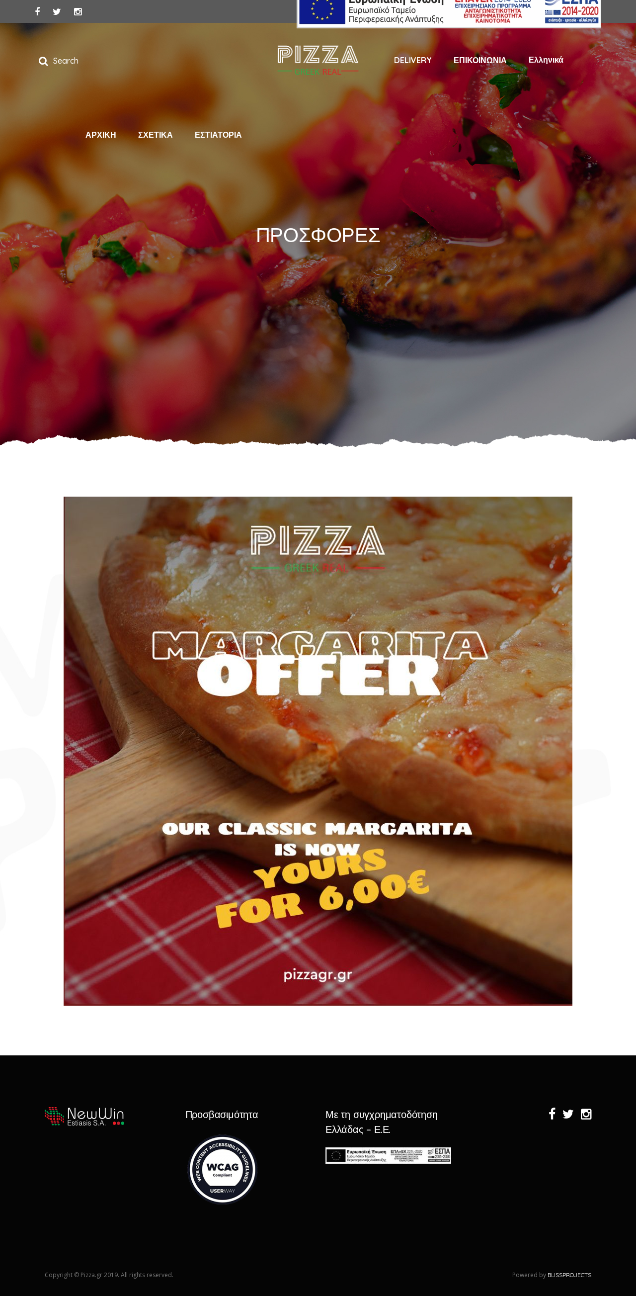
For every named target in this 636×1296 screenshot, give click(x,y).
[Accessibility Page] (222, 1204)
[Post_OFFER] (318, 751)
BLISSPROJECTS (569, 1275)
